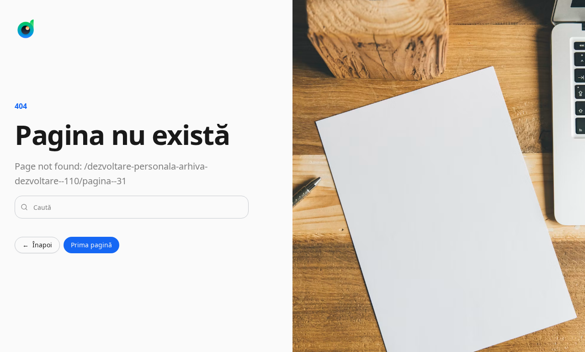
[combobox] (137, 207)
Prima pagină (91, 244)
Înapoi (37, 244)
